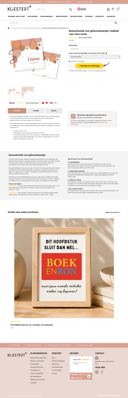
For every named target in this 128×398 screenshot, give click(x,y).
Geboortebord (61, 16)
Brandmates (115, 395)
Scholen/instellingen (58, 361)
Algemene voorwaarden (37, 380)
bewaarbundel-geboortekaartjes (31, 28)
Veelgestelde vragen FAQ (38, 358)
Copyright (33, 383)
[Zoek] (71, 9)
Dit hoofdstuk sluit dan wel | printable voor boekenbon (32, 325)
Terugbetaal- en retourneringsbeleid (36, 371)
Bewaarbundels (46, 16)
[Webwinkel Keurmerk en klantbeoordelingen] (81, 10)
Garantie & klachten (36, 367)
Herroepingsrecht (36, 376)
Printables (99, 16)
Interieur (89, 16)
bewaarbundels (16, 28)
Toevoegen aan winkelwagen (90, 66)
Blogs (53, 358)
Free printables (56, 370)
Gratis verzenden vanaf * (85, 2)
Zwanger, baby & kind (16, 16)
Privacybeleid (34, 364)
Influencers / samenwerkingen (57, 365)
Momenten (111, 16)
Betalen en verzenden (37, 361)
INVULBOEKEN (33, 16)
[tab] (17, 110)
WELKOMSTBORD (76, 16)
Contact (54, 373)
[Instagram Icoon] (96, 372)
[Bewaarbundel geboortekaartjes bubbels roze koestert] (35, 58)
